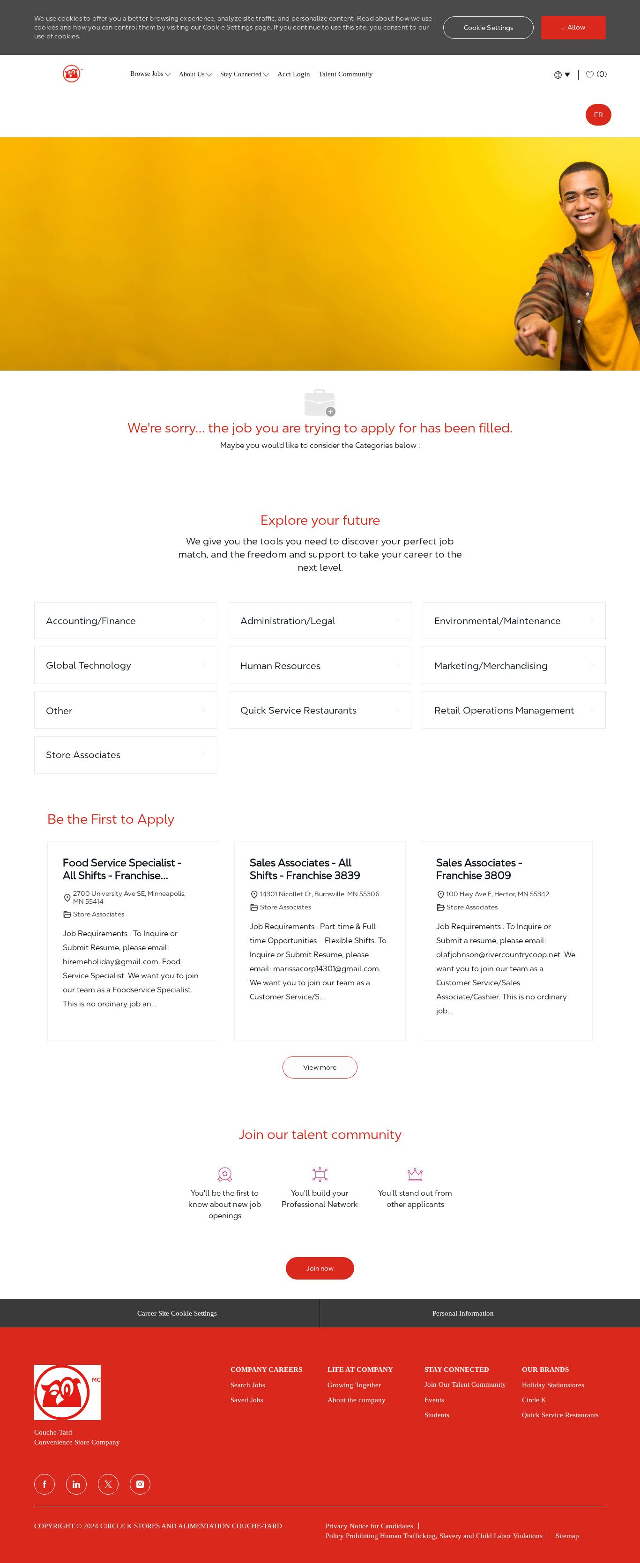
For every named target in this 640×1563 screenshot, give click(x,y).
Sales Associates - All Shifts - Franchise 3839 (305, 869)
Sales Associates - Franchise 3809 (479, 869)
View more (320, 1067)
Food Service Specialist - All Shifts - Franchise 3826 (122, 869)
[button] (488, 27)
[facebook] (44, 1484)
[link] (125, 1392)
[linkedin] (76, 1484)
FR (598, 115)
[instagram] (140, 1484)
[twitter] (108, 1484)
